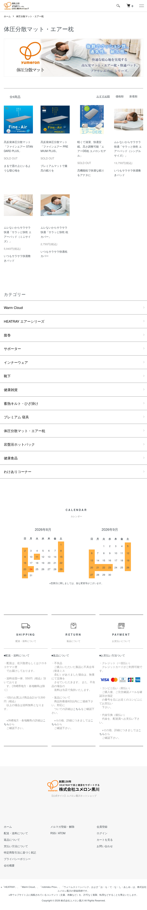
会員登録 (102, 826)
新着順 (133, 96)
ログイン (102, 833)
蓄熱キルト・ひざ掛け (21, 403)
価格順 (120, 96)
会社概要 (9, 865)
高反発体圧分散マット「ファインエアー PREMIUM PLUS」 (54, 146)
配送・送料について (16, 833)
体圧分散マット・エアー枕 (30, 16)
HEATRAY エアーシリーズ (24, 321)
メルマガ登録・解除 (62, 826)
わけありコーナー (17, 471)
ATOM (61, 833)
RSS (53, 833)
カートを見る (105, 839)
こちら (77, 709)
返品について (12, 839)
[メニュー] (141, 5)
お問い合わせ (105, 846)
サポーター (12, 348)
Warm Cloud (13, 307)
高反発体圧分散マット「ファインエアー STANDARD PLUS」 (18, 146)
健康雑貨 (11, 389)
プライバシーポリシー (17, 859)
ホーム (7, 16)
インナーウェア (16, 362)
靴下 (7, 375)
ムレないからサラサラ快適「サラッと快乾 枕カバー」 (54, 231)
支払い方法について (16, 846)
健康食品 (11, 457)
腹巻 (7, 334)
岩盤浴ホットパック (19, 444)
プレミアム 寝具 (16, 416)
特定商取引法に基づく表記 (20, 852)
